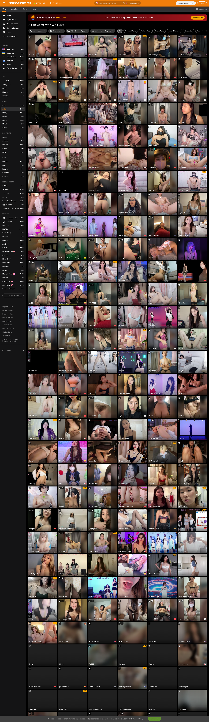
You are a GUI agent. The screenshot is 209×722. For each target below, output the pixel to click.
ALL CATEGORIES (14, 295)
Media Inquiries (7, 317)
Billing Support (7, 310)
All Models (6, 336)
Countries (56, 31)
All (120, 31)
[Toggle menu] (4, 3)
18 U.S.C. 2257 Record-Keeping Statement (10, 340)
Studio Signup (7, 332)
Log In (202, 3)
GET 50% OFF (198, 17)
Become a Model (8, 328)
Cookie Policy (128, 719)
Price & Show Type (78, 31)
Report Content (7, 314)
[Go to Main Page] (20, 3)
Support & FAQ (7, 307)
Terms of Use (7, 325)
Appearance (38, 31)
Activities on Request (103, 31)
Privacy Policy (7, 321)
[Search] (124, 3)
